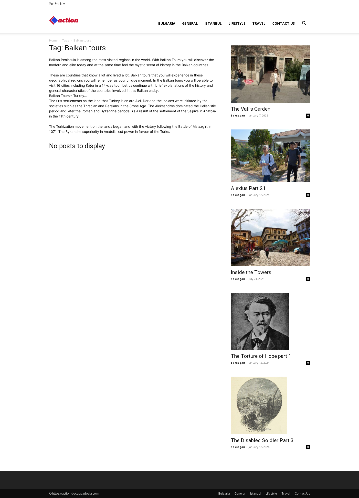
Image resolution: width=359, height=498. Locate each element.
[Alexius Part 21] (270, 155)
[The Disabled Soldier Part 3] (270, 405)
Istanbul (213, 23)
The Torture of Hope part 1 (261, 356)
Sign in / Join (57, 3)
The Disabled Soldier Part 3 (262, 440)
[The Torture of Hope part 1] (270, 321)
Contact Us (283, 23)
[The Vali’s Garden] (270, 74)
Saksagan (238, 115)
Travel (258, 23)
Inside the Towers (251, 272)
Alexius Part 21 (248, 188)
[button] (304, 23)
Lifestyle (237, 23)
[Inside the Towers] (270, 237)
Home (53, 40)
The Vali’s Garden (250, 109)
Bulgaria (166, 23)
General (190, 23)
